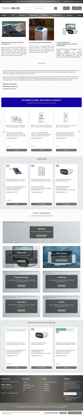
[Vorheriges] (4, 131)
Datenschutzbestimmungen (76, 396)
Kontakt (25, 382)
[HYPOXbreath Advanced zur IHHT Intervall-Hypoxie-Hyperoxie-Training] (41, 171)
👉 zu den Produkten (61, 260)
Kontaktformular (14, 393)
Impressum (46, 390)
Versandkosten (37, 406)
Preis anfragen (41, 204)
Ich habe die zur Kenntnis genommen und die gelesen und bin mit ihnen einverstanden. (73, 398)
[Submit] (79, 393)
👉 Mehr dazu (21, 261)
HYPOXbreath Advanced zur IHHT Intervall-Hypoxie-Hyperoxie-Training (41, 180)
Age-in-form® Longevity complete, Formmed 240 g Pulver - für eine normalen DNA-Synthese (16, 126)
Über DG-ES (47, 386)
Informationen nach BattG (50, 382)
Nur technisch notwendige (50, 413)
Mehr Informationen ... (7, 413)
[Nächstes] (78, 131)
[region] (41, 132)
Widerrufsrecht (27, 387)
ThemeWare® (62, 407)
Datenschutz (47, 388)
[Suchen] (55, 8)
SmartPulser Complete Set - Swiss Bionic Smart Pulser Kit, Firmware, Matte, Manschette (15, 180)
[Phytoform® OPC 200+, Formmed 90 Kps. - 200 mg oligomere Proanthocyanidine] (66, 117)
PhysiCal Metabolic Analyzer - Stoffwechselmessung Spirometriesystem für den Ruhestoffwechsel (64, 180)
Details (16, 150)
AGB (24, 389)
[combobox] (39, 8)
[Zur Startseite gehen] (10, 8)
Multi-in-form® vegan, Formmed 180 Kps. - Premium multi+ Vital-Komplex (41, 126)
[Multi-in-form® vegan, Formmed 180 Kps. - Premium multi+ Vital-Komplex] (41, 117)
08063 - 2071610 (6, 384)
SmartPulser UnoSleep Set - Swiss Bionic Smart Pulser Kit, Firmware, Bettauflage (15, 343)
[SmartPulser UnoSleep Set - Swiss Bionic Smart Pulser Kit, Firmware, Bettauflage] (16, 334)
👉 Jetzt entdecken (41, 235)
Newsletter (46, 384)
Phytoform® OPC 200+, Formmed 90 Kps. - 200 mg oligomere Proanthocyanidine (66, 126)
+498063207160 (14, 86)
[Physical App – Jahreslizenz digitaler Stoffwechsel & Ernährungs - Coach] (66, 334)
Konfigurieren (63, 413)
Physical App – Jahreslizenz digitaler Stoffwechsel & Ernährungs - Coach (66, 343)
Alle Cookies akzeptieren (75, 413)
